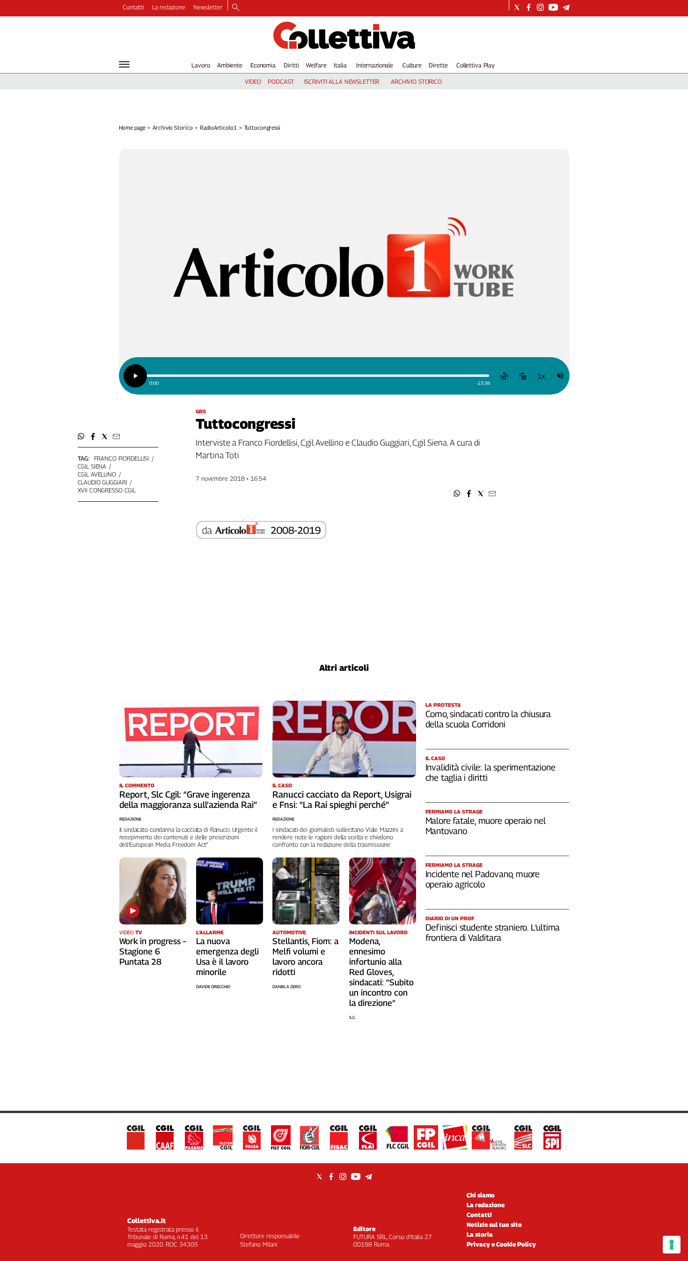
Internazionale (374, 65)
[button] (457, 493)
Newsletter (208, 7)
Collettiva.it (146, 1220)
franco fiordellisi (121, 458)
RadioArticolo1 (218, 127)
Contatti (133, 7)
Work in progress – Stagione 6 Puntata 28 (152, 951)
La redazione (168, 7)
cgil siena (92, 466)
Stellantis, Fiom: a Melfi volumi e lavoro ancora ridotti (305, 956)
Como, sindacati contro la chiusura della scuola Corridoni (488, 719)
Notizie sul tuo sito (494, 1224)
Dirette (438, 65)
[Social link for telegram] (566, 7)
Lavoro (200, 65)
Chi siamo (481, 1195)
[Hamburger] (124, 64)
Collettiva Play (475, 65)
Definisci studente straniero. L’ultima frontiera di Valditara (492, 932)
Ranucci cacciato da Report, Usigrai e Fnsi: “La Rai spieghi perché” (341, 799)
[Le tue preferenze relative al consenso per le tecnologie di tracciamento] (672, 1245)
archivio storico (416, 81)
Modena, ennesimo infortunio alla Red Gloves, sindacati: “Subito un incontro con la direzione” (381, 972)
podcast (280, 81)
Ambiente (229, 65)
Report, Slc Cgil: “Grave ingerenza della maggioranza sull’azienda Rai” (188, 799)
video (253, 81)
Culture (412, 65)
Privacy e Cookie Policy (501, 1244)
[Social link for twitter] (516, 7)
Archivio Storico (172, 127)
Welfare (316, 65)
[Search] (235, 8)
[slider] (317, 375)
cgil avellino (97, 474)
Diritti (291, 65)
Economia (263, 65)
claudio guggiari (102, 482)
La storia (480, 1234)
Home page (132, 127)
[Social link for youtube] (553, 7)
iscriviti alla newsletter (342, 81)
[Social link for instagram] (540, 7)
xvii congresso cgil (107, 490)
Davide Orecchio (213, 986)
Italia (340, 65)
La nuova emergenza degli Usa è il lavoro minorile (227, 956)
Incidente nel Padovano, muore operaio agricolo (482, 879)
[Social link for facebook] (528, 7)
